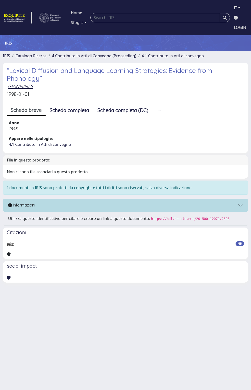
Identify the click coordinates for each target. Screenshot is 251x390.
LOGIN (240, 27)
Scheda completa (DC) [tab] (123, 110)
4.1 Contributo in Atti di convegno (173, 55)
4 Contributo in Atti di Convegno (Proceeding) (94, 55)
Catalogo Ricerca (31, 55)
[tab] (159, 110)
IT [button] (235, 8)
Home (76, 12)
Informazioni (23, 205)
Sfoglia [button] (77, 22)
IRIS (6, 55)
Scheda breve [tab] (26, 110)
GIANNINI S (20, 86)
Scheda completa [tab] (69, 110)
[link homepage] (17, 17)
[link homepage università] (50, 17)
